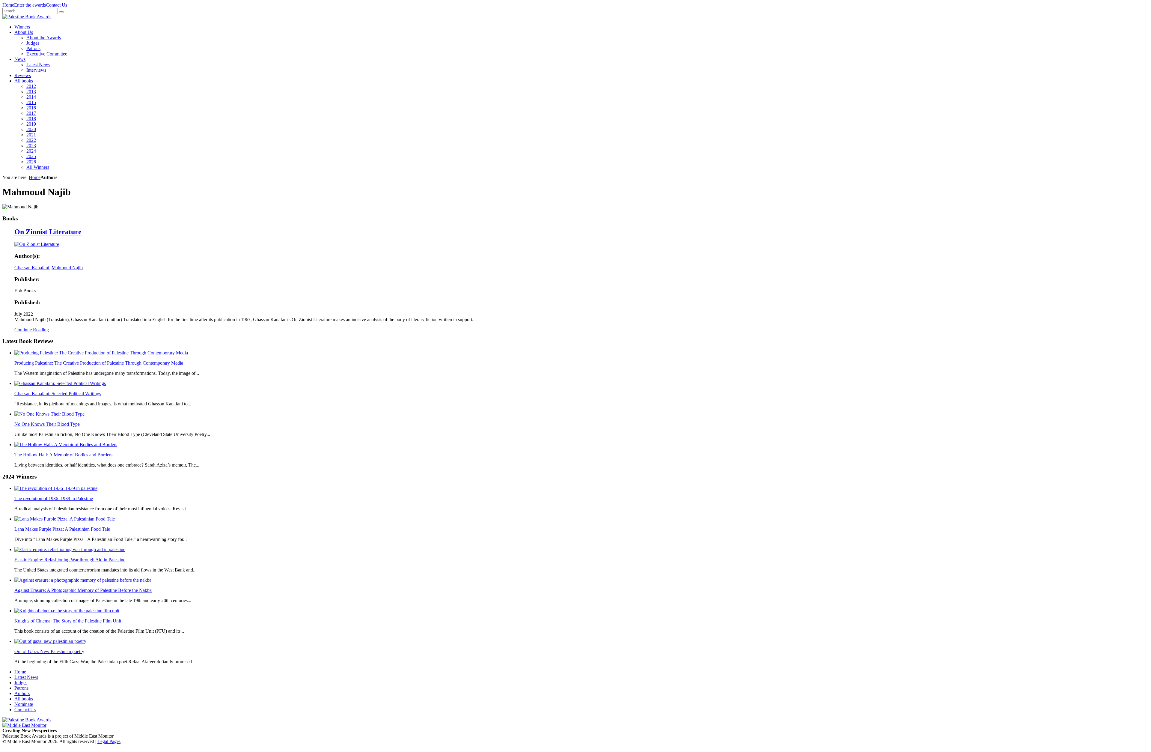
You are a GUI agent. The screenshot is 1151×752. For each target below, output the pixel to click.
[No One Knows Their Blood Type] (49, 413)
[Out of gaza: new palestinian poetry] (50, 641)
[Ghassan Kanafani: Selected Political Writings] (60, 383)
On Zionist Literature (48, 232)
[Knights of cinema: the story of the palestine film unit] (66, 610)
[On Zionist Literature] (36, 244)
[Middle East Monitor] (24, 725)
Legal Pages (108, 741)
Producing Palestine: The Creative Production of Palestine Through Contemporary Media (98, 363)
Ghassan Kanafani (31, 267)
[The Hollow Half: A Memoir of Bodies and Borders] (65, 444)
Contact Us (56, 4)
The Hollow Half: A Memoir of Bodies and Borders (63, 454)
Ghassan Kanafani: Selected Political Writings (57, 393)
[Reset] (61, 12)
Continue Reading (31, 329)
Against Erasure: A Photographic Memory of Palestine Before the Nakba (83, 590)
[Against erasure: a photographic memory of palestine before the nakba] (82, 580)
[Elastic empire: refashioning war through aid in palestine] (69, 549)
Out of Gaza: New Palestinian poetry (49, 651)
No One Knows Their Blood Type (47, 424)
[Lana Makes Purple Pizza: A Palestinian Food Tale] (64, 518)
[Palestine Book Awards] (26, 719)
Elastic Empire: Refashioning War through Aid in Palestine (69, 559)
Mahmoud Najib (67, 267)
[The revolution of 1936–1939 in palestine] (55, 488)
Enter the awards (30, 4)
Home (8, 4)
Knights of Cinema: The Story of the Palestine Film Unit (67, 620)
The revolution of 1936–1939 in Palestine (53, 498)
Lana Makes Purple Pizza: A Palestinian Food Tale (62, 529)
